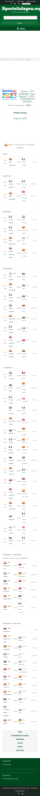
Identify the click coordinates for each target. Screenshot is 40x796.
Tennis (12, 59)
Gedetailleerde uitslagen (20, 735)
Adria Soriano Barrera (24, 389)
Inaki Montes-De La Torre (25, 450)
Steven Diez (25, 401)
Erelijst (20, 746)
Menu (22, 28)
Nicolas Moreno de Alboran (24, 197)
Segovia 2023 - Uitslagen (23, 59)
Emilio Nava (25, 422)
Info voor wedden (9, 1)
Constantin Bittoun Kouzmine (21, 609)
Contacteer (7, 764)
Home (6, 59)
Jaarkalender (20, 1)
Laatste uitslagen (31, 1)
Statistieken (20, 739)
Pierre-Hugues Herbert (24, 519)
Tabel (20, 732)
